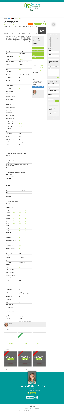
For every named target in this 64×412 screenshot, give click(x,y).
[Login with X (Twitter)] (13, 18)
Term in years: (50, 94)
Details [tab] (5, 24)
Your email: (50, 54)
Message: (50, 68)
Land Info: (8, 284)
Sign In (4, 0)
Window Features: (9, 155)
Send (58, 77)
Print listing (35, 57)
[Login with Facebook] (9, 18)
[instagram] (35, 392)
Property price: (51, 83)
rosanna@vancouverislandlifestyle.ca (34, 390)
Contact (51, 14)
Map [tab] (14, 24)
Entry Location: (8, 178)
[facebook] (29, 392)
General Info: (8, 50)
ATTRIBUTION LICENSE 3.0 (37, 408)
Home (10, 14)
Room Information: (9, 207)
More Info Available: (10, 148)
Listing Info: (8, 315)
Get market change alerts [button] (38, 87)
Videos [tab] (11, 24)
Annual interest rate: (52, 90)
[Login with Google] (11, 18)
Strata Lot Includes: (9, 174)
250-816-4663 (34, 96)
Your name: (50, 50)
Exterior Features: (9, 159)
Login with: (6, 18)
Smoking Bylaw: (8, 196)
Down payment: (51, 86)
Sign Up (8, 0)
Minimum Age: (8, 181)
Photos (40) (35, 48)
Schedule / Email (35, 50)
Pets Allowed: (8, 185)
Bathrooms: (8, 225)
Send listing (35, 52)
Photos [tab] (8, 24)
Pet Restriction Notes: (9, 189)
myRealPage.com (57, 116)
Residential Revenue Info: (11, 311)
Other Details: (8, 264)
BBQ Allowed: (8, 192)
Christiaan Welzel (29, 408)
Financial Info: (8, 232)
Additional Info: (9, 71)
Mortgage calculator (38, 55)
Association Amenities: (9, 162)
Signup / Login (10, 359)
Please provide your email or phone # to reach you (53, 62)
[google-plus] (31, 392)
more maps (53, 31)
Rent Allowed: (8, 203)
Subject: (49, 64)
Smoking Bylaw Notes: (9, 199)
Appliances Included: (9, 151)
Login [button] (19, 18)
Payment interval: (51, 97)
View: (7, 167)
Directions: (7, 170)
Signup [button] (17, 18)
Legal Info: (8, 255)
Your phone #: (50, 57)
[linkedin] (33, 392)
